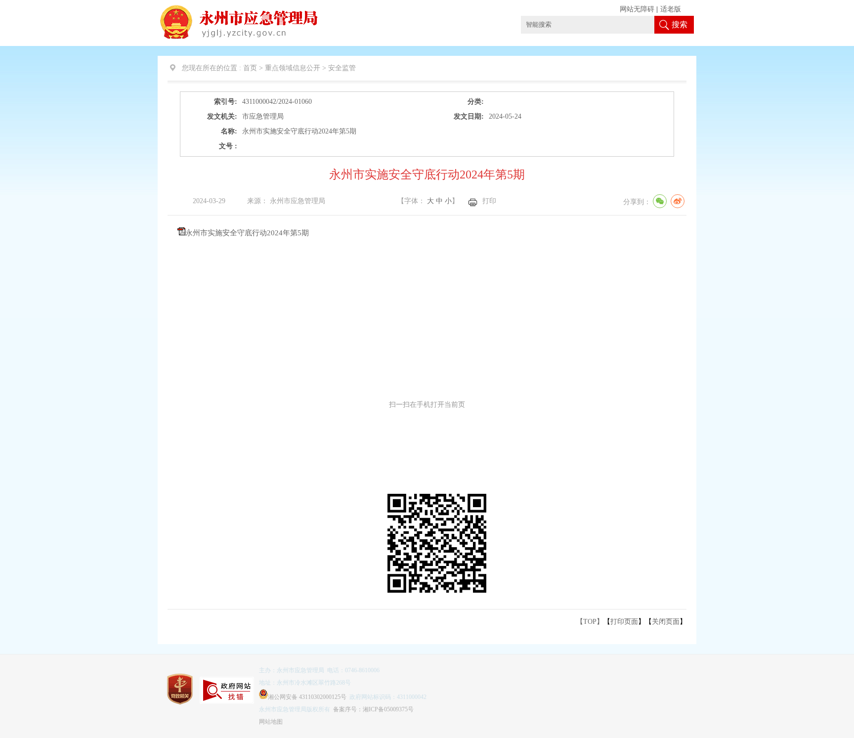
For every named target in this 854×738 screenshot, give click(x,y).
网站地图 (271, 721)
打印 (489, 201)
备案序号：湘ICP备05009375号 (373, 709)
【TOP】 (589, 621)
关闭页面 (666, 621)
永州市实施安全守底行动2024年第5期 (247, 233)
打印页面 (624, 621)
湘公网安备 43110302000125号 (307, 697)
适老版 (670, 9)
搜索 (679, 24)
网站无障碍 (637, 9)
